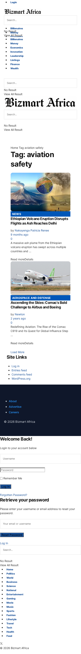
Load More (17, 352)
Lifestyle (11, 619)
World (9, 577)
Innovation (16, 51)
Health (10, 631)
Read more (22, 259)
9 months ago (19, 234)
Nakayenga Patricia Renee (32, 230)
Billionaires (16, 28)
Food (9, 635)
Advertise (15, 406)
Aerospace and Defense (31, 298)
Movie (9, 602)
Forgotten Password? (13, 495)
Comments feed (22, 374)
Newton (20, 314)
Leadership (17, 55)
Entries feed (19, 370)
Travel (10, 623)
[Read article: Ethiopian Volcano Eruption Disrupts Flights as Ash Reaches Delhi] (40, 192)
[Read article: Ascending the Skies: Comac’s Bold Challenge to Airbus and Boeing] (40, 278)
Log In (4, 543)
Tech (9, 627)
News (16, 214)
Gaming (11, 598)
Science (11, 586)
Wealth (14, 68)
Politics (10, 573)
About (13, 401)
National (11, 590)
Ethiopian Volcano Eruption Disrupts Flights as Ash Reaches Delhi (39, 221)
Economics (16, 36)
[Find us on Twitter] (1, 643)
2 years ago (18, 318)
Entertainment (14, 594)
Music (10, 606)
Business (11, 581)
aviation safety (34, 147)
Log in (15, 366)
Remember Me (12, 478)
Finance (15, 64)
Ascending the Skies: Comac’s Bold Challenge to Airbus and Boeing (39, 304)
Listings (15, 60)
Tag (21, 147)
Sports (10, 610)
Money (14, 32)
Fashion (11, 615)
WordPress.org (21, 378)
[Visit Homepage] (23, 11)
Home (14, 147)
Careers (14, 412)
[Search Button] (5, 76)
